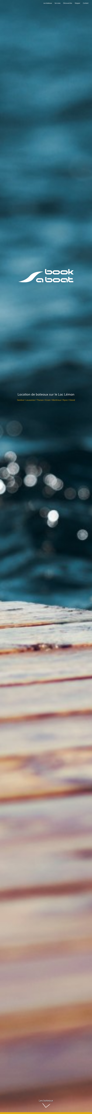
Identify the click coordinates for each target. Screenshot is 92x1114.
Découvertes (67, 3)
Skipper (77, 3)
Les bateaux (46, 1100)
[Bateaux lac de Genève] (46, 1105)
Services (57, 3)
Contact (85, 3)
